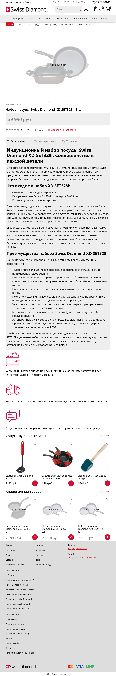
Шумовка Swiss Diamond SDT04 (19, 477)
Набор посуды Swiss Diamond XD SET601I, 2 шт (90, 528)
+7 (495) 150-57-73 (100, 2)
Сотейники (62, 18)
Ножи (38, 559)
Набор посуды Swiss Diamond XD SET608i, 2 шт (18, 528)
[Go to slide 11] (67, 101)
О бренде (27, 2)
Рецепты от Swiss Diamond (19, 599)
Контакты (10, 648)
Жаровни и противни (85, 18)
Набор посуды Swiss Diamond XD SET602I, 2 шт (54, 528)
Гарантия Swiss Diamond (18, 604)
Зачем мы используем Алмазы (20, 589)
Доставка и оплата (15, 624)
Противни (40, 550)
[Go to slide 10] (65, 101)
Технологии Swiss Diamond (19, 594)
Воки (8, 555)
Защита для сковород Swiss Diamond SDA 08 (57, 477)
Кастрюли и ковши (15, 564)
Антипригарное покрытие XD (20, 580)
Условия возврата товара (18, 633)
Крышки (39, 555)
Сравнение (11, 619)
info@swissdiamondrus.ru (82, 557)
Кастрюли (35, 18)
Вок (48, 18)
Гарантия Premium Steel (17, 608)
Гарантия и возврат (15, 629)
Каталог (9, 2)
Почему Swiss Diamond (17, 584)
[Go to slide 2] (50, 101)
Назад (10, 24)
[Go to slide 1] (48, 101)
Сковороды (18, 18)
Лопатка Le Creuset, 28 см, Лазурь (92, 477)
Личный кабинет (14, 643)
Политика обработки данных (20, 652)
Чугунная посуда (43, 564)
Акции (18, 2)
